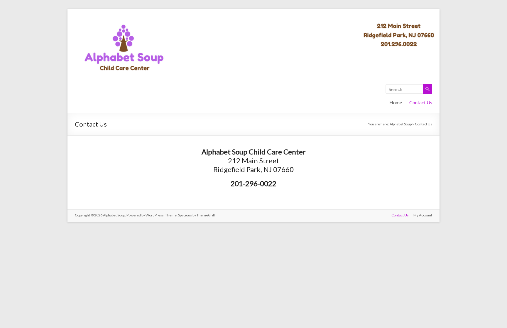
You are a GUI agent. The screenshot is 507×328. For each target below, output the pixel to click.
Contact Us (420, 102)
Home (395, 102)
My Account (422, 215)
